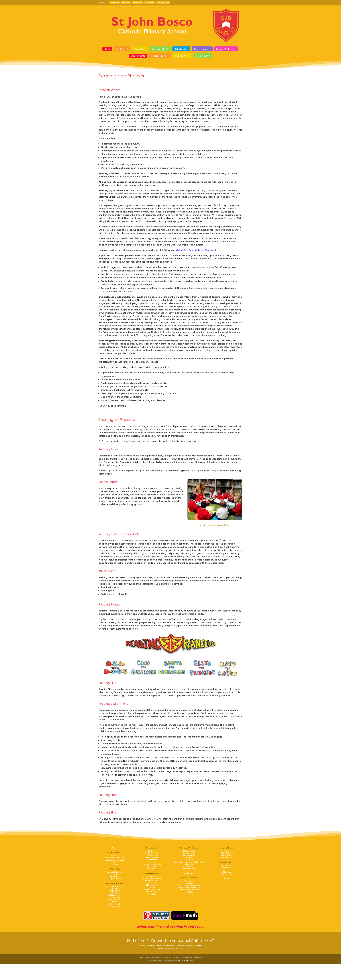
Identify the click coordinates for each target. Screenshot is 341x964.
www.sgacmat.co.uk (174, 948)
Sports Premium (115, 899)
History (152, 887)
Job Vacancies (226, 857)
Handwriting (152, 883)
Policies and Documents (114, 886)
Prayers (152, 862)
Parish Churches (152, 853)
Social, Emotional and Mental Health (189, 862)
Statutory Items (163, 3)
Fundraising (152, 866)
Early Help (189, 860)
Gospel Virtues (152, 855)
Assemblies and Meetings (189, 887)
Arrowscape (187, 960)
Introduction (115, 855)
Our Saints (152, 851)
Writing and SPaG (152, 880)
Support (189, 883)
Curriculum (152, 876)
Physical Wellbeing (189, 855)
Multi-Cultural (152, 857)
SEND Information (115, 895)
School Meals (115, 904)
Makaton (189, 864)
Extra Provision (189, 866)
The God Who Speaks (152, 864)
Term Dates (114, 3)
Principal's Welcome (115, 872)
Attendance (189, 857)
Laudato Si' (152, 869)
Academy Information (114, 860)
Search (226, 879)
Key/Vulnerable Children (189, 885)
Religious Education (152, 889)
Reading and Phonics (152, 878)
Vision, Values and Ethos (115, 858)
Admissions (138, 3)
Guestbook (226, 867)
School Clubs (152, 892)
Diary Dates (126, 3)
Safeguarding (189, 851)
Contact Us (149, 3)
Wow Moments (138, 56)
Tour (115, 862)
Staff (115, 874)
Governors (114, 876)
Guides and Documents (189, 890)
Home (107, 49)
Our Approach (189, 853)
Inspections (115, 890)
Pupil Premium (115, 897)
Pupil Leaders (115, 879)
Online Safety (189, 869)
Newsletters (226, 851)
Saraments (152, 860)
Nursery (115, 864)
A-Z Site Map (226, 872)
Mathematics (152, 885)
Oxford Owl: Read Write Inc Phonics (194, 250)
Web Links (152, 894)
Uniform (114, 902)
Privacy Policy (226, 874)
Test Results (115, 893)
